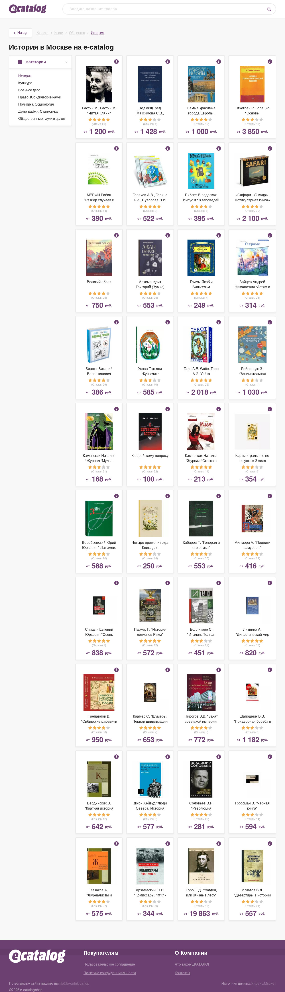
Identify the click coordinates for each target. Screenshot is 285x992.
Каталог (43, 32)
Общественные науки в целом (41, 118)
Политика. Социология (36, 104)
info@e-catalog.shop (73, 983)
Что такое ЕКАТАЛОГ (192, 964)
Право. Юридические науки (39, 97)
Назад (22, 32)
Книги (58, 32)
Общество (77, 32)
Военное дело (29, 89)
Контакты (182, 972)
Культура (25, 82)
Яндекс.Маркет (263, 983)
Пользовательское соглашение (109, 964)
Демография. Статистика (37, 111)
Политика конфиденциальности (109, 972)
